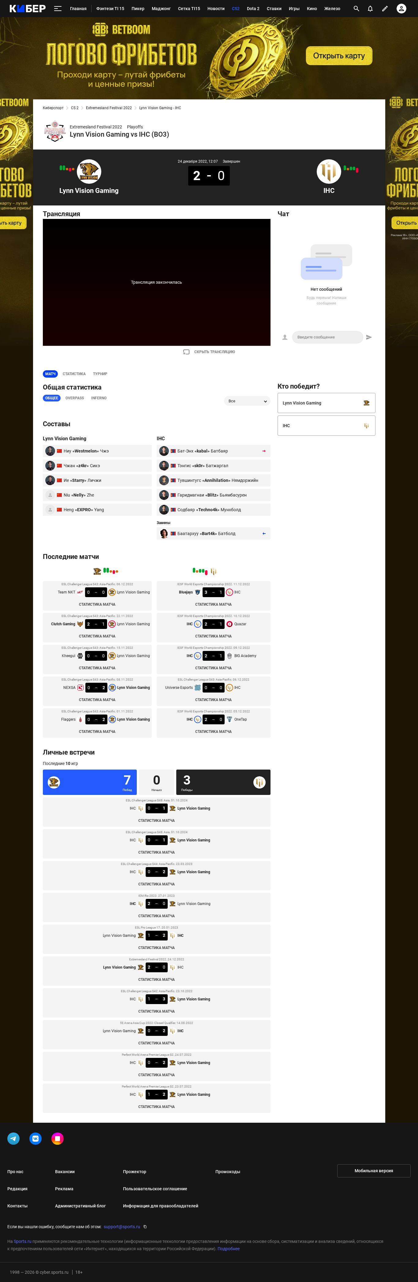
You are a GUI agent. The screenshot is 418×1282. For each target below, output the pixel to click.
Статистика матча (97, 604)
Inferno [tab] (98, 398)
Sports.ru (23, 1241)
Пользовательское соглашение (155, 1188)
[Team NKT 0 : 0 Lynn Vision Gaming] (73, 169)
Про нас (15, 1171)
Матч (50, 374)
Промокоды (227, 1171)
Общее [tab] (51, 398)
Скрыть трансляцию (214, 352)
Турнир (100, 374)
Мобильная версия (374, 1170)
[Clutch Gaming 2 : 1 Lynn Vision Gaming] (70, 170)
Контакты (17, 1205)
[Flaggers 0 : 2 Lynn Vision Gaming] (61, 167)
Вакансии (65, 1171)
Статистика (74, 374)
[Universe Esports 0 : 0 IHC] (348, 169)
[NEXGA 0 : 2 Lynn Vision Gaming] (64, 167)
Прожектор (134, 1171)
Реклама (64, 1188)
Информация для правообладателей (160, 1205)
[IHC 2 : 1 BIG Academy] (351, 168)
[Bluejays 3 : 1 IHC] (357, 170)
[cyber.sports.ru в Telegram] (14, 1139)
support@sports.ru (122, 1226)
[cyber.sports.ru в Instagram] (58, 1139)
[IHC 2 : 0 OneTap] (345, 167)
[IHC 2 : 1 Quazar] (354, 168)
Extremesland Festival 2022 (109, 108)
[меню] (57, 8)
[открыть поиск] (356, 8)
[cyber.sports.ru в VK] (36, 1139)
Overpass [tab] (74, 398)
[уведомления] (370, 8)
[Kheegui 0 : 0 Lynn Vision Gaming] (67, 169)
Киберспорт (53, 108)
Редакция (17, 1188)
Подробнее (229, 1248)
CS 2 (75, 108)
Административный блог (80, 1205)
